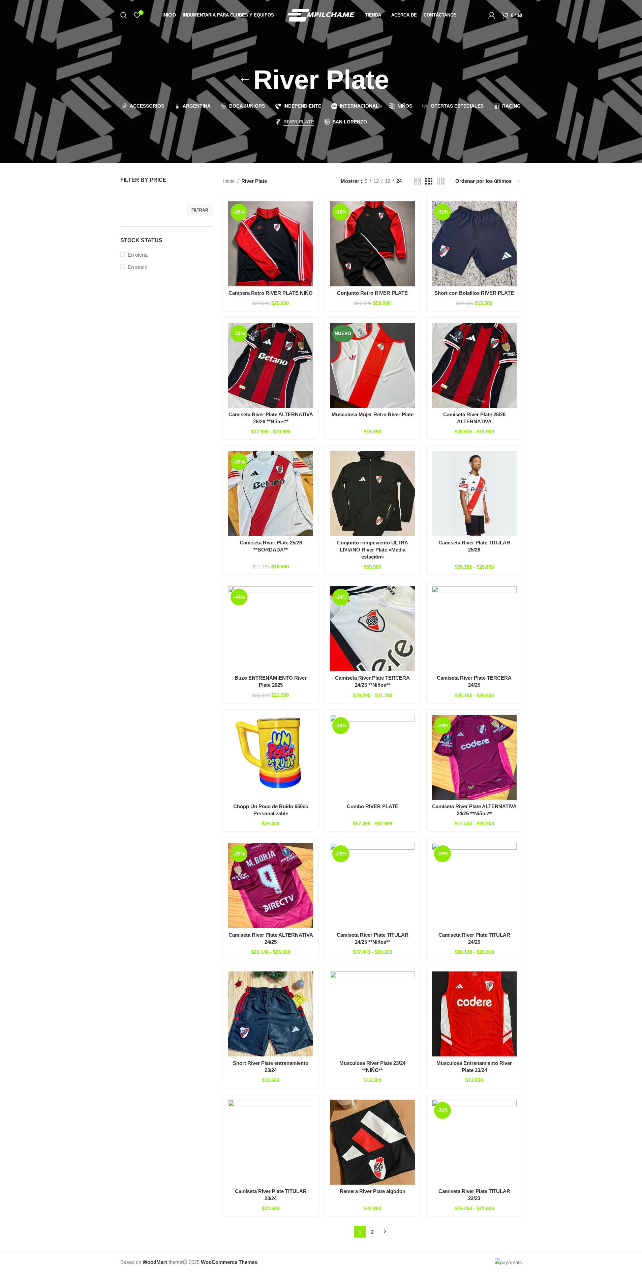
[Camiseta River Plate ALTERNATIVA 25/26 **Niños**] (270, 365)
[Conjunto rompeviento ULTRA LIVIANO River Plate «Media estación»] (372, 493)
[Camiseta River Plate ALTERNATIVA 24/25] (270, 885)
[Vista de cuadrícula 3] (428, 181)
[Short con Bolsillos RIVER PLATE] (474, 243)
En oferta (138, 255)
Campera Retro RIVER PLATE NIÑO (270, 293)
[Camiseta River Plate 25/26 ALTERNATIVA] (474, 365)
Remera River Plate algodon (372, 1191)
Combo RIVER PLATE (372, 806)
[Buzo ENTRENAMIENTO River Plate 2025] (270, 628)
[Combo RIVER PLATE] (372, 757)
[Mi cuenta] (491, 15)
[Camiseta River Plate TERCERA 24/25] (474, 628)
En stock (137, 267)
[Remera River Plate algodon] (372, 1142)
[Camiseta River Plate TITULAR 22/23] (474, 1142)
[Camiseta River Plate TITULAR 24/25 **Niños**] (372, 885)
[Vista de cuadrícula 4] (441, 181)
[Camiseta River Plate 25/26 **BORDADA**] (270, 493)
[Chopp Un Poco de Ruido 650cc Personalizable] (270, 757)
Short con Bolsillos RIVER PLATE (474, 293)
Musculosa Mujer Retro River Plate (373, 414)
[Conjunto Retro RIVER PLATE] (372, 243)
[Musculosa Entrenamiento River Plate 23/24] (474, 1013)
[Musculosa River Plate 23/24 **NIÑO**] (372, 1013)
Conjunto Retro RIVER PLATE (372, 293)
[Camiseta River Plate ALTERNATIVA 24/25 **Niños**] (474, 757)
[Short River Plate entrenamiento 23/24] (270, 1013)
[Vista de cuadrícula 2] (417, 181)
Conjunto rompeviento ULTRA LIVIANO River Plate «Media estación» (372, 550)
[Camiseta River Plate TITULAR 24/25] (474, 885)
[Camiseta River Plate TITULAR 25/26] (474, 493)
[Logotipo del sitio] (321, 15)
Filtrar (199, 210)
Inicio (229, 181)
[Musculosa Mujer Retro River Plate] (372, 365)
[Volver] (245, 80)
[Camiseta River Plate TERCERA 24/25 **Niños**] (372, 628)
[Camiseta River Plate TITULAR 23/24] (270, 1142)
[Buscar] (123, 15)
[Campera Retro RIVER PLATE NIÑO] (270, 243)
